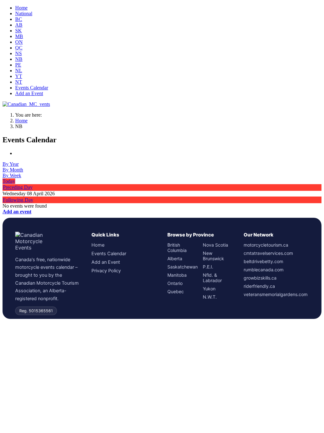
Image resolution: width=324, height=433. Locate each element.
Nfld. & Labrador (212, 277)
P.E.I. (208, 266)
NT (18, 82)
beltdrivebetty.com (263, 261)
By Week (12, 175)
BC (18, 19)
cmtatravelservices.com (268, 253)
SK (18, 30)
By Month (13, 169)
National (23, 13)
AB (18, 25)
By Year (11, 164)
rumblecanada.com (264, 269)
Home (21, 7)
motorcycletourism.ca (266, 245)
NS (18, 53)
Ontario (175, 283)
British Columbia (177, 247)
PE (18, 65)
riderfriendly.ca (259, 286)
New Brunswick (213, 255)
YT (18, 76)
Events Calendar (31, 87)
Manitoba (177, 275)
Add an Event (29, 93)
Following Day (18, 200)
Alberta (174, 258)
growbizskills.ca (260, 278)
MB (19, 36)
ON (19, 42)
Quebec (175, 291)
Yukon (209, 288)
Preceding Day (18, 187)
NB (18, 59)
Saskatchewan (182, 266)
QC (18, 47)
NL (18, 70)
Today (9, 181)
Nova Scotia (215, 245)
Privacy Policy (106, 271)
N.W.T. (210, 297)
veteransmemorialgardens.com (276, 294)
